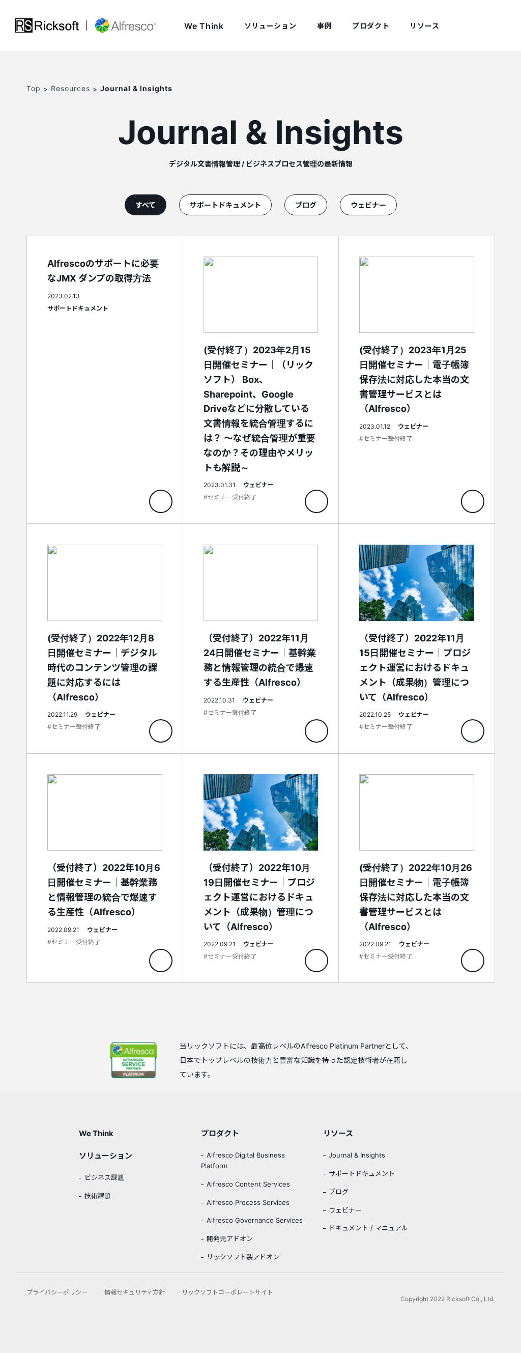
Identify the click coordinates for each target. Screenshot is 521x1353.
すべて (145, 205)
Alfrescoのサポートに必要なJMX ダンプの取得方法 (105, 379)
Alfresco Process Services (248, 1202)
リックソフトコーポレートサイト (227, 1292)
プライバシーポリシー (57, 1292)
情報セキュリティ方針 (134, 1292)
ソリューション (270, 25)
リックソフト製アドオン (243, 1257)
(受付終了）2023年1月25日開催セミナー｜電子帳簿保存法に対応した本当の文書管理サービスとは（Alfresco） (417, 379)
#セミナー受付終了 (230, 497)
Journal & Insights (357, 1155)
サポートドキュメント (225, 205)
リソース (424, 25)
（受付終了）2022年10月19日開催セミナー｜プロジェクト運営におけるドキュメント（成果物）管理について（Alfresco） (261, 868)
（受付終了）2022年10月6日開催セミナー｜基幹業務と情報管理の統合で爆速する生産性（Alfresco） (105, 868)
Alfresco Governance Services (255, 1220)
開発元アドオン (230, 1238)
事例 (324, 25)
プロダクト (371, 25)
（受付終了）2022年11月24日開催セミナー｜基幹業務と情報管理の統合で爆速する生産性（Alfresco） (261, 638)
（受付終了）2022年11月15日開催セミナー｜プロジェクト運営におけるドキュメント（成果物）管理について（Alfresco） (417, 638)
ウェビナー (368, 205)
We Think (204, 26)
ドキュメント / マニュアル (368, 1228)
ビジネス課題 (104, 1177)
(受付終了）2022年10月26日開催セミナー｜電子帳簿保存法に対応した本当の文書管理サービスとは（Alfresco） (417, 868)
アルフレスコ (121, 25)
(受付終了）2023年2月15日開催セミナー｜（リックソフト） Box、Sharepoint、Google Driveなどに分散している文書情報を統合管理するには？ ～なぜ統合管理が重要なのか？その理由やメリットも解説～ (261, 379)
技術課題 (97, 1196)
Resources (70, 88)
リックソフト (47, 25)
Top (33, 88)
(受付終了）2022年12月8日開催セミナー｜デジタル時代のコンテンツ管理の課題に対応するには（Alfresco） (105, 638)
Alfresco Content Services (248, 1184)
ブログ (305, 205)
